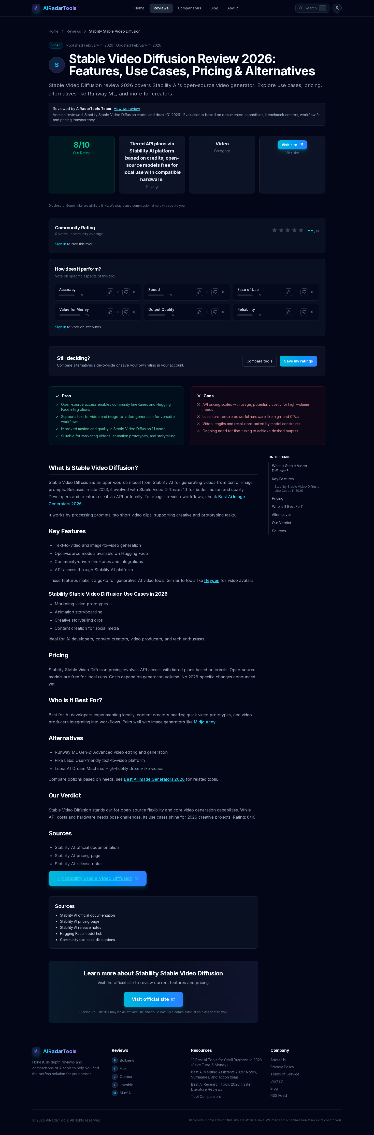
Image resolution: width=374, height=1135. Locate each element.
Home (139, 8)
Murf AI (122, 1093)
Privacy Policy (282, 1067)
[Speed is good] (199, 292)
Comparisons (189, 8)
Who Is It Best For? (287, 506)
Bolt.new (124, 1060)
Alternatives (282, 514)
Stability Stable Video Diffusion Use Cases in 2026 (298, 489)
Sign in (60, 244)
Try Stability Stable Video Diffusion (94, 878)
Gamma (123, 1076)
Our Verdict (281, 523)
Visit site (289, 145)
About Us (278, 1060)
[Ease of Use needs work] (304, 292)
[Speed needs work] (215, 292)
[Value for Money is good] (110, 312)
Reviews (161, 8)
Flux (120, 1068)
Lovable (123, 1085)
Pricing (277, 498)
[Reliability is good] (288, 312)
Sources (279, 531)
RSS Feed (278, 1095)
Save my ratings (298, 361)
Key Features (283, 479)
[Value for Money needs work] (126, 312)
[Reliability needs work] (304, 312)
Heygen (211, 580)
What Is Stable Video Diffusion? (289, 468)
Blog (214, 8)
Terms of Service (284, 1074)
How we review (127, 108)
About (232, 8)
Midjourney (204, 721)
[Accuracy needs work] (126, 292)
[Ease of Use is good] (288, 292)
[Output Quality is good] (199, 312)
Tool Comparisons (206, 1096)
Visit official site (150, 999)
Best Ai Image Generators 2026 (154, 779)
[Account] (337, 8)
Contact (276, 1081)
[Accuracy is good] (110, 292)
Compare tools (259, 361)
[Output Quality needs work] (215, 312)
